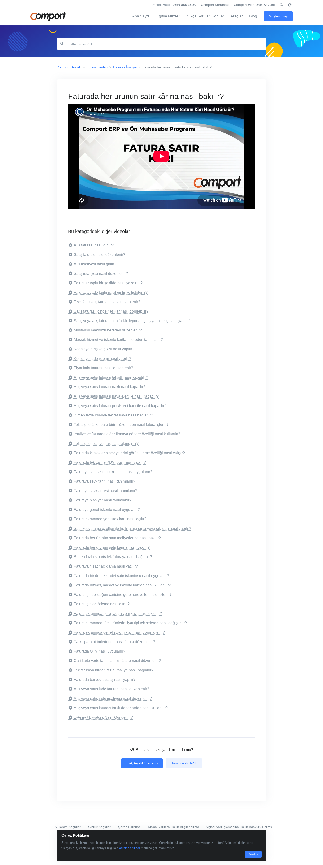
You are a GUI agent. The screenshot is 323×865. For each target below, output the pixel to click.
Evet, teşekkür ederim (142, 763)
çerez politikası (129, 848)
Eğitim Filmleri (168, 16)
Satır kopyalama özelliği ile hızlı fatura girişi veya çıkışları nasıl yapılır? (132, 528)
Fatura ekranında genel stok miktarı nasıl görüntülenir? (119, 632)
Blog (253, 16)
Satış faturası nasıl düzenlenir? (99, 255)
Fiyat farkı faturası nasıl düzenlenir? (103, 368)
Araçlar (237, 16)
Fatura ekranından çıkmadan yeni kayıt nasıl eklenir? (118, 613)
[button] (281, 5)
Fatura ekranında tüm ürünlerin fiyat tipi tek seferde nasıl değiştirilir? (130, 623)
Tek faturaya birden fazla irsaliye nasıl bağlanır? (113, 670)
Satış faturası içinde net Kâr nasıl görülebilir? (111, 311)
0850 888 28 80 (184, 5)
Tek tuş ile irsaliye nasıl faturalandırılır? (106, 443)
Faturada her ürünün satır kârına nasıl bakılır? (112, 547)
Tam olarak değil (183, 763)
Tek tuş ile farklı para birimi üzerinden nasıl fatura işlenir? (121, 425)
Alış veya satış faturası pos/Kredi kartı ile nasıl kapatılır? (120, 406)
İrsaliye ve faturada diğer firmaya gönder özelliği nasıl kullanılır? (127, 434)
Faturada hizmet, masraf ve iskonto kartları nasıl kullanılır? (122, 585)
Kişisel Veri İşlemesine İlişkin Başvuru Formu (239, 827)
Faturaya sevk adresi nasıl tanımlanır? (105, 491)
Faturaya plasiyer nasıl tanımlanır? (102, 500)
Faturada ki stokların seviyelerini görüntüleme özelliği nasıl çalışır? (129, 453)
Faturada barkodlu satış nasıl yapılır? (104, 680)
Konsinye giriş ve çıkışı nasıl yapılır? (104, 349)
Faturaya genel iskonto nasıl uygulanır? (107, 510)
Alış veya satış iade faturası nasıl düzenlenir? (111, 689)
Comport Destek (69, 67)
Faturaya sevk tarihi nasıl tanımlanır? (104, 481)
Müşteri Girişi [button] (278, 16)
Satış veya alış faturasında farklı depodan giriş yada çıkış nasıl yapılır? (132, 321)
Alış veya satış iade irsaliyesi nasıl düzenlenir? (113, 698)
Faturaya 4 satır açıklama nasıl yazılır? (106, 566)
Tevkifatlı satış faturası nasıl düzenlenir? (107, 302)
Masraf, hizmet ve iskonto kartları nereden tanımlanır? (118, 340)
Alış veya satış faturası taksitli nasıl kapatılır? (111, 377)
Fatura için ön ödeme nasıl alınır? (102, 604)
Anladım (253, 854)
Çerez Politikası (129, 827)
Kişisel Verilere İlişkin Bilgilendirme (173, 827)
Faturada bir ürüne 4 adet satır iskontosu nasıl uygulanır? (121, 576)
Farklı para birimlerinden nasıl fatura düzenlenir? (114, 642)
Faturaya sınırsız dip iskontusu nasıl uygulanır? (113, 472)
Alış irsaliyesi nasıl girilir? (95, 264)
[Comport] (48, 16)
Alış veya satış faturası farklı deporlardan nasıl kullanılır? (121, 708)
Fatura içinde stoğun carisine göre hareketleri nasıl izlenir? (123, 595)
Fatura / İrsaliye (125, 67)
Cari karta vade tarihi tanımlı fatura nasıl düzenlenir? (117, 661)
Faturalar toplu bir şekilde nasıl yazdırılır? (108, 283)
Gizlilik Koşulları (100, 827)
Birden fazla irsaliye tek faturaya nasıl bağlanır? (113, 415)
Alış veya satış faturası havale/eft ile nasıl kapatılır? (116, 396)
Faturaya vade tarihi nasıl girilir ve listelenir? (111, 292)
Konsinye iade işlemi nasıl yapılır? (102, 358)
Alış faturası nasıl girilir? (94, 245)
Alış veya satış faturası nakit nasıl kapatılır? (109, 387)
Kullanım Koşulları (68, 827)
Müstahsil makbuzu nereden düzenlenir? (108, 330)
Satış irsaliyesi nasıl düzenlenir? (101, 273)
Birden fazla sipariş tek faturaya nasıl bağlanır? (113, 557)
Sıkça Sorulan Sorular (205, 16)
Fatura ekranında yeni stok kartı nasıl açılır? (110, 519)
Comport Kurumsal (215, 5)
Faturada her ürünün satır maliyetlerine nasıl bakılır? (117, 538)
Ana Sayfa (141, 16)
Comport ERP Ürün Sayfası (254, 5)
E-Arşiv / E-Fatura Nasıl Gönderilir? (103, 717)
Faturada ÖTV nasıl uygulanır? (99, 651)
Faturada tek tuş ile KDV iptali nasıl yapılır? (110, 462)
